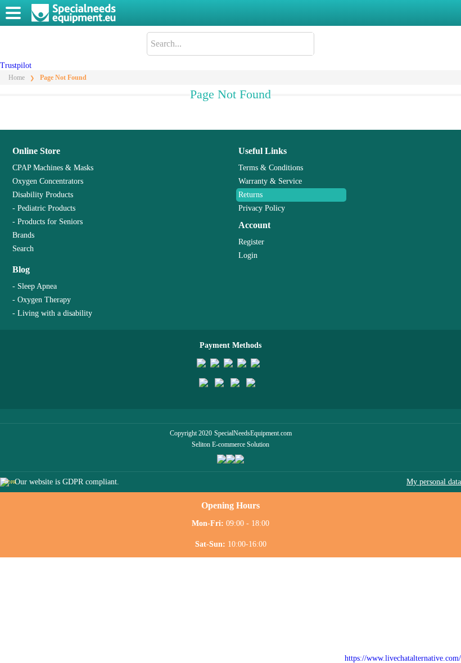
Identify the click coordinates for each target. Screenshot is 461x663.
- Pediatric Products (43, 208)
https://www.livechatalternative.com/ (403, 658)
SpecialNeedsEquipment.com (253, 433)
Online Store (36, 151)
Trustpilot (15, 65)
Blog (21, 269)
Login (247, 255)
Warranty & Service (270, 181)
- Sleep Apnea (34, 286)
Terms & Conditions (270, 168)
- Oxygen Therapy (41, 300)
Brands (23, 235)
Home (16, 77)
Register (251, 242)
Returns (250, 194)
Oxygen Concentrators (47, 181)
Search (23, 248)
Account (254, 225)
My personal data (433, 482)
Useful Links (262, 151)
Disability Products (42, 194)
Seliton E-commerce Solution (230, 444)
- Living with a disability (52, 313)
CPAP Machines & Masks (52, 168)
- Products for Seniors (47, 221)
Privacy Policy (261, 208)
